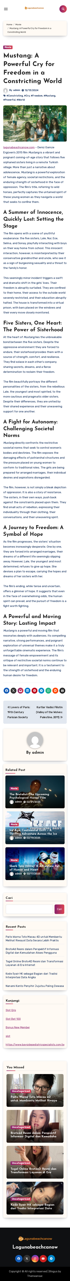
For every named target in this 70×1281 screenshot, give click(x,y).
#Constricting (15, 95)
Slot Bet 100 (13, 1018)
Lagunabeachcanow (35, 1247)
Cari (9, 898)
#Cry (27, 95)
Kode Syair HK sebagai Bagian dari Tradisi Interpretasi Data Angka (31, 975)
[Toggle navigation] (5, 9)
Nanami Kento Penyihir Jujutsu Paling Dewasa (35, 986)
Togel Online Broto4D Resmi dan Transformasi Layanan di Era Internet (34, 963)
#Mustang (49, 95)
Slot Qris (11, 1010)
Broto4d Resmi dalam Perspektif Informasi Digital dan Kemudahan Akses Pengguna (32, 951)
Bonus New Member (18, 1027)
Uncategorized (21, 1091)
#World (21, 99)
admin (16, 90)
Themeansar (34, 1276)
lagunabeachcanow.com (19, 147)
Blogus (53, 1271)
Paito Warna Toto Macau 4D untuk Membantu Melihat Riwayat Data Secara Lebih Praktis (34, 938)
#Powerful (9, 99)
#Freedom (36, 95)
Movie (8, 47)
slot (8, 1036)
